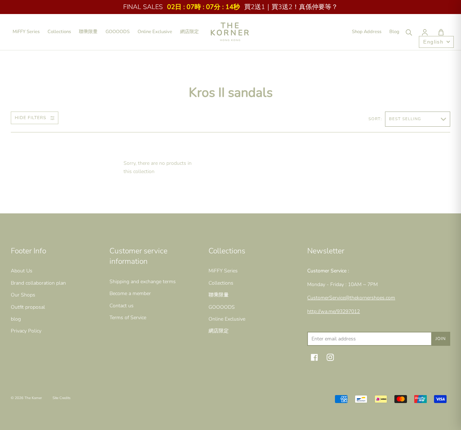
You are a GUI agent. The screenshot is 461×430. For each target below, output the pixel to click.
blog (16, 319)
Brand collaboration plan (38, 283)
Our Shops (23, 294)
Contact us (121, 305)
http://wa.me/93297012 (333, 311)
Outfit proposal (28, 307)
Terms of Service (127, 317)
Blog (394, 31)
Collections (59, 31)
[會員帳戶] (424, 32)
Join (440, 338)
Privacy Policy (26, 330)
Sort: (376, 119)
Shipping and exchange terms (142, 281)
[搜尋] (408, 32)
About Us (21, 270)
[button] (440, 32)
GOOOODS (118, 31)
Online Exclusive (155, 31)
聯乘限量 (88, 31)
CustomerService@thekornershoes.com (351, 297)
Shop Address (366, 31)
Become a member (130, 293)
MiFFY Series (26, 31)
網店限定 (189, 31)
